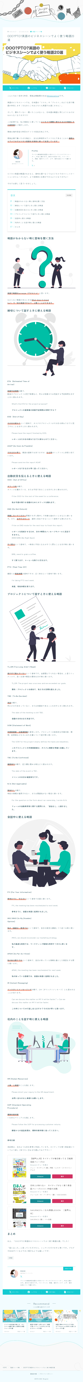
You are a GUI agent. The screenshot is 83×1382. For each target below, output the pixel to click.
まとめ (17, 227)
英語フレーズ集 (37, 31)
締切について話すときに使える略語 (29, 205)
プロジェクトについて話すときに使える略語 (32, 214)
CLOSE (69, 195)
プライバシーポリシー (46, 1374)
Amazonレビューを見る (39, 1165)
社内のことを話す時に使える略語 (28, 222)
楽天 (62, 1176)
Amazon (40, 1176)
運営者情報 (33, 1374)
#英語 (11, 1258)
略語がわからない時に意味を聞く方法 (30, 201)
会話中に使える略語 (23, 218)
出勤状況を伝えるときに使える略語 (29, 210)
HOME (5, 1367)
